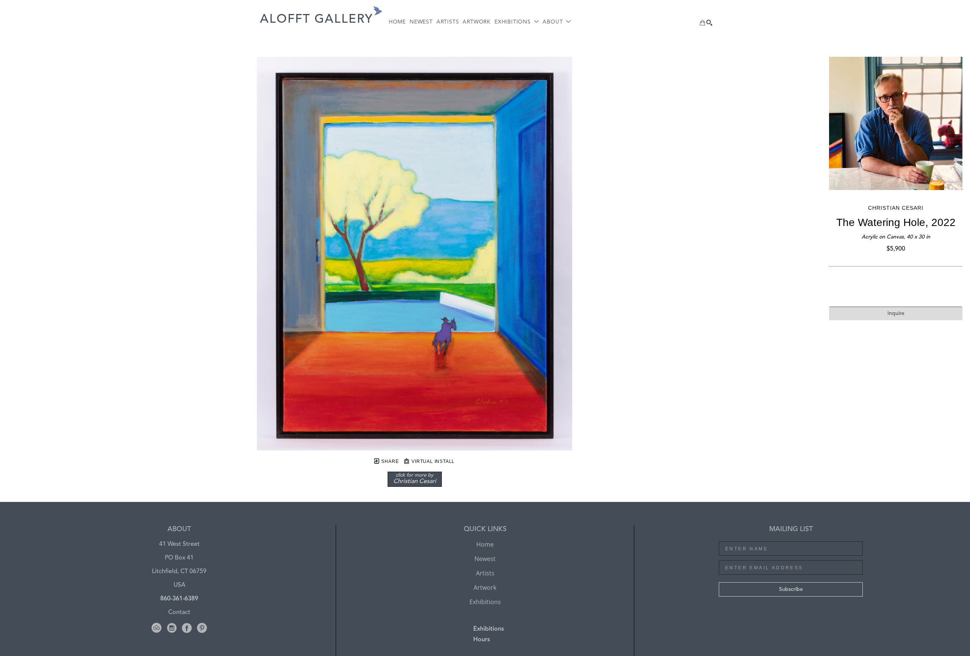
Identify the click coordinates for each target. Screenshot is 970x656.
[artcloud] (156, 628)
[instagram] (172, 628)
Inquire (895, 313)
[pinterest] (202, 628)
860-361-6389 (179, 599)
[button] (516, 22)
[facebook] (187, 628)
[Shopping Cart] (702, 23)
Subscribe (791, 589)
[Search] (709, 23)
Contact (179, 612)
